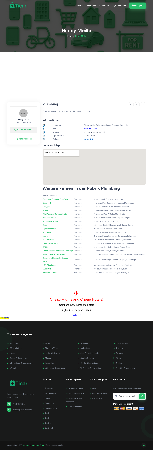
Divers (118, 358)
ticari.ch (48, 413)
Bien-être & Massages (125, 368)
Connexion (104, 6)
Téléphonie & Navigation (90, 368)
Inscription (91, 6)
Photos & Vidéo (51, 348)
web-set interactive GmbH (33, 445)
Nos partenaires (75, 407)
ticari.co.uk (49, 428)
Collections (85, 348)
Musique (84, 343)
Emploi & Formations (89, 363)
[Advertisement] (76, 70)
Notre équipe (50, 393)
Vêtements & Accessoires (56, 368)
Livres (12, 353)
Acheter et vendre (75, 388)
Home (69, 36)
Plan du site (97, 398)
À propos (49, 388)
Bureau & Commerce (18, 358)
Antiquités (13, 343)
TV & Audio (120, 353)
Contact (48, 398)
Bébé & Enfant (15, 348)
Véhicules (13, 368)
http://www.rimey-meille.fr (95, 132)
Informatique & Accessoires (21, 363)
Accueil (80, 6)
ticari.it (47, 418)
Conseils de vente (99, 393)
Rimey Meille (23, 120)
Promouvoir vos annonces (74, 400)
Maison (48, 358)
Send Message (25, 139)
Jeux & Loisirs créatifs (89, 353)
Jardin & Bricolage (52, 353)
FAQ (94, 388)
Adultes (118, 363)
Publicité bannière (76, 393)
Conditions (49, 403)
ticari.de (48, 423)
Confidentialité (51, 408)
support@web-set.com (22, 410)
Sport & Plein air (87, 358)
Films (47, 343)
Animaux (119, 348)
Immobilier (49, 363)
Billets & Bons (121, 343)
